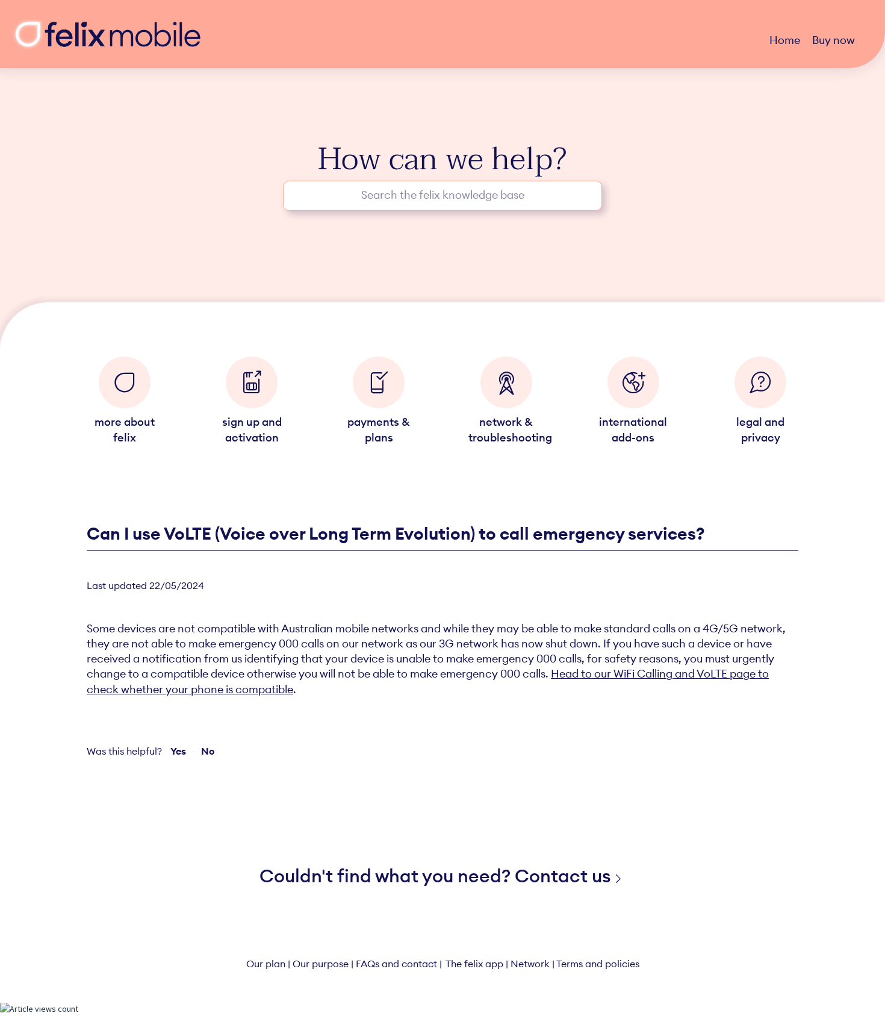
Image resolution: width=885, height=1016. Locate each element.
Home (784, 40)
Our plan (265, 964)
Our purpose (321, 964)
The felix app (474, 964)
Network (530, 964)
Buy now (833, 40)
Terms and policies (597, 964)
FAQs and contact (396, 964)
